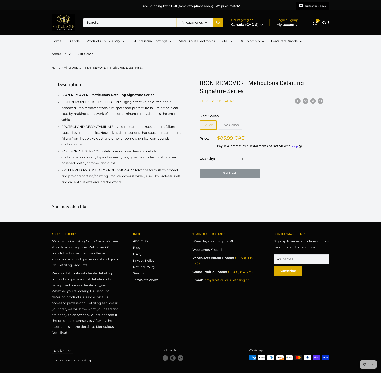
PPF (225, 41)
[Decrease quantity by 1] (221, 159)
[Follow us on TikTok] (180, 358)
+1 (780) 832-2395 (241, 272)
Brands (74, 41)
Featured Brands (284, 41)
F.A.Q (137, 254)
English (59, 350)
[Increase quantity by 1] (243, 159)
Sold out (229, 173)
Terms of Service (146, 280)
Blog (136, 248)
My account (287, 25)
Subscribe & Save (315, 5)
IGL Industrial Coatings (149, 41)
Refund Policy (144, 267)
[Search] (218, 22)
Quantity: (207, 159)
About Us (59, 54)
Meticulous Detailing (217, 101)
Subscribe (288, 271)
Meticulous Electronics (197, 41)
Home (57, 41)
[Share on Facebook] (298, 101)
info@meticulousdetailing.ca (226, 280)
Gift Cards (85, 54)
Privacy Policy (143, 260)
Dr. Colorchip (250, 41)
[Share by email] (320, 101)
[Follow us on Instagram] (173, 358)
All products (72, 67)
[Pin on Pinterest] (305, 101)
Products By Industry (103, 41)
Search (138, 273)
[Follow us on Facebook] (165, 358)
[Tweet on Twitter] (313, 101)
